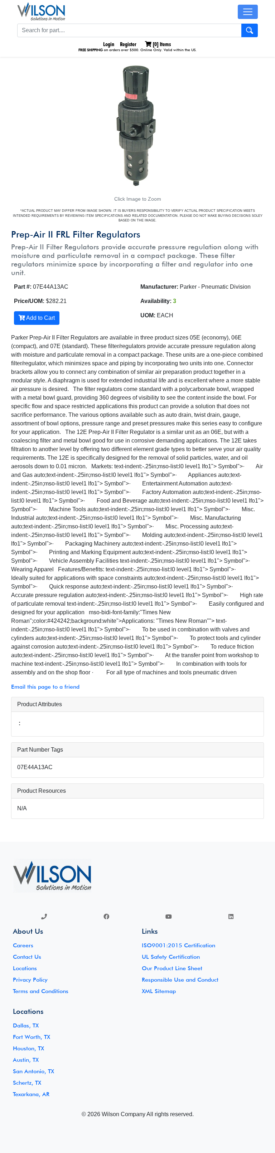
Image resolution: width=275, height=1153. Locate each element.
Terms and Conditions (40, 991)
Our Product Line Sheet (172, 968)
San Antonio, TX (33, 1071)
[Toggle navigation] (248, 12)
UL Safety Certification (171, 956)
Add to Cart (40, 318)
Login (108, 44)
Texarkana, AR (31, 1094)
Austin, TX (26, 1059)
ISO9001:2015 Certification (178, 945)
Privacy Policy (30, 979)
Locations (25, 968)
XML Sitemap (159, 991)
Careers (23, 945)
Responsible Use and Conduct (180, 979)
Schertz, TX (27, 1082)
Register (128, 44)
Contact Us (27, 956)
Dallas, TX (26, 1025)
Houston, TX (28, 1048)
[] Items (161, 44)
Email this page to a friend (45, 686)
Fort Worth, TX (31, 1037)
